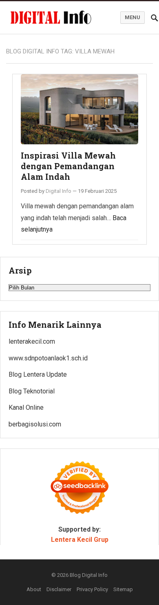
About (33, 589)
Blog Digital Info (89, 575)
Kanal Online (26, 407)
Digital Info (58, 191)
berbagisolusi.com (35, 424)
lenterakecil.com (32, 341)
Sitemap (123, 589)
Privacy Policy (92, 589)
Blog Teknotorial (32, 391)
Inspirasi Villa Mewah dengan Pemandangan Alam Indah (68, 165)
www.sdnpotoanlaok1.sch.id (48, 358)
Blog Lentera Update (38, 374)
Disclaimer (58, 589)
